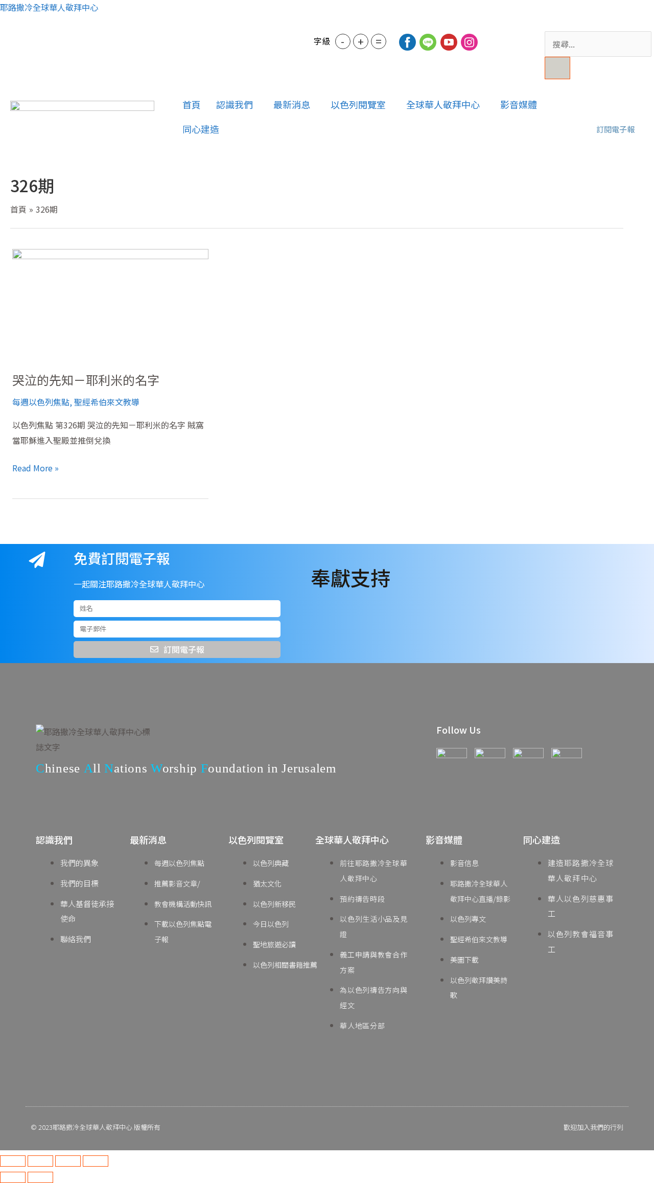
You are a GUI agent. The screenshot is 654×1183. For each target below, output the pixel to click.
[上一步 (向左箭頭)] (13, 1177)
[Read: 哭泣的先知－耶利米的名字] (110, 303)
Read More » (35, 467)
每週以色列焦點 (40, 402)
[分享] (68, 1161)
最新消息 (291, 104)
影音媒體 (518, 104)
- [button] (342, 41)
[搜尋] (557, 68)
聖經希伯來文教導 (106, 402)
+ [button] (361, 41)
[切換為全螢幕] (40, 1161)
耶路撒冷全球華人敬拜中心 (49, 7)
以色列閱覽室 (358, 104)
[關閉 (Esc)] (95, 1161)
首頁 (191, 104)
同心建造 (200, 128)
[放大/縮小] (13, 1161)
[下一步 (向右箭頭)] (40, 1177)
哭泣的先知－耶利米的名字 (85, 380)
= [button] (379, 41)
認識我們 (234, 104)
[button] (237, 104)
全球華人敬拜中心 (443, 104)
